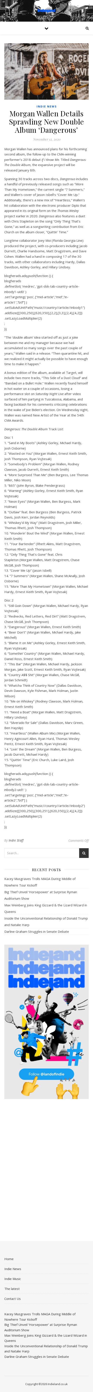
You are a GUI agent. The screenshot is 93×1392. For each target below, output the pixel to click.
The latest (12, 1288)
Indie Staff (16, 840)
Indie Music (12, 1279)
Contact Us (12, 1298)
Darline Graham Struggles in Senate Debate (36, 931)
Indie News (47, 106)
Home (9, 1259)
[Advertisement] (46, 1170)
